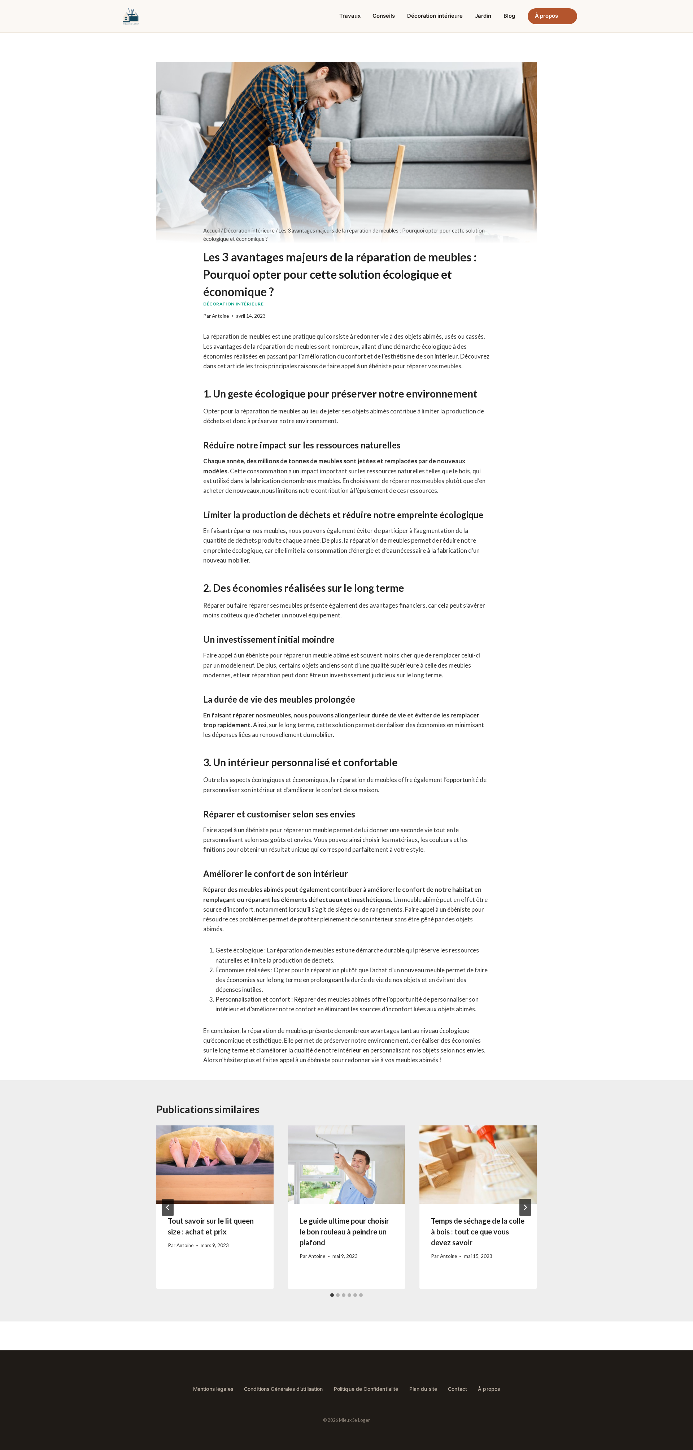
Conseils (383, 16)
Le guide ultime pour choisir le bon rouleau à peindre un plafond (344, 1231)
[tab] (332, 1295)
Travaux (349, 16)
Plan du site (423, 1389)
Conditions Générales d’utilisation (283, 1389)
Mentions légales (213, 1389)
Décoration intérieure (435, 16)
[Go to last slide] (168, 1207)
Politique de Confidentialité (366, 1389)
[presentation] (215, 1164)
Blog (509, 16)
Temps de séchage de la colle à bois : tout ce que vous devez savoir (477, 1231)
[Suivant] (525, 1207)
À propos (546, 16)
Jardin (483, 16)
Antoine (220, 316)
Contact (457, 1389)
